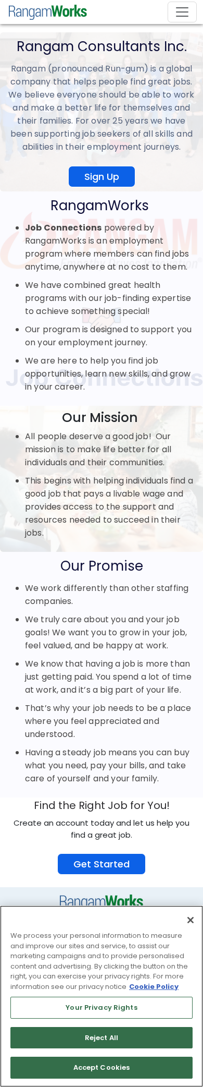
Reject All (101, 1038)
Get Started (101, 864)
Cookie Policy (154, 987)
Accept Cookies (101, 1067)
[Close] (190, 920)
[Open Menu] (182, 12)
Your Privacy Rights (101, 1007)
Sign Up (101, 176)
